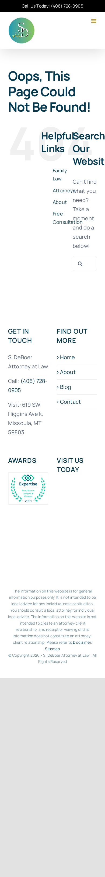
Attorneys (64, 190)
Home (67, 357)
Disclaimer (82, 642)
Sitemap (52, 648)
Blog (65, 386)
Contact (70, 401)
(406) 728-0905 (67, 6)
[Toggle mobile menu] (94, 21)
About (60, 202)
